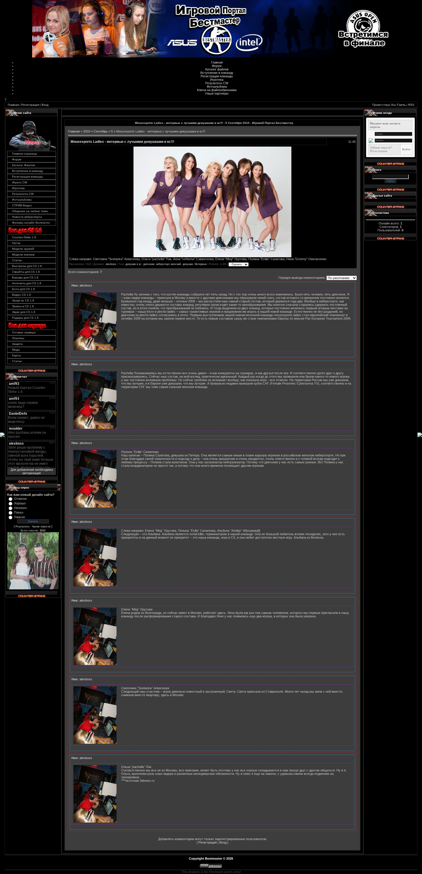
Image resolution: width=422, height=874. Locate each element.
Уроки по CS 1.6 (23, 300)
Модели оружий (23, 248)
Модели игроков (23, 254)
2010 (86, 131)
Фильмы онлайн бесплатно (31, 222)
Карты (16, 355)
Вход (45, 104)
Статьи (17, 260)
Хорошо (20, 503)
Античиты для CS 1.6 (26, 283)
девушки (188, 264)
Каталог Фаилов (23, 165)
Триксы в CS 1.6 (23, 306)
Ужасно (19, 517)
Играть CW (19, 182)
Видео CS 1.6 (21, 294)
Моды (16, 349)
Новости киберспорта (27, 216)
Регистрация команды (217, 76)
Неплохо (20, 508)
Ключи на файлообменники (217, 90)
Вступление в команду (216, 72)
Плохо (18, 512)
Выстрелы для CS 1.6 (27, 266)
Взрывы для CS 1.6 (25, 277)
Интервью (201, 264)
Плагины (18, 338)
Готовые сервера (24, 332)
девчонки (148, 264)
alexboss (111, 264)
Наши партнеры (217, 93)
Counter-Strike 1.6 (24, 237)
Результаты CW (216, 83)
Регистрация (30, 104)
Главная (217, 62)
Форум (217, 66)
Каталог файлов (217, 69)
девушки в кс (133, 264)
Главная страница (24, 153)
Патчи (16, 243)
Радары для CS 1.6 (25, 317)
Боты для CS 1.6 (23, 289)
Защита (17, 343)
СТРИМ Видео (22, 205)
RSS (411, 104)
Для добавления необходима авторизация (32, 471)
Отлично (20, 498)
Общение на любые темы (30, 211)
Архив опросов (41, 526)
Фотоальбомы (217, 86)
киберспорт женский (168, 264)
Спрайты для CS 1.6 (26, 271)
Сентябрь (101, 131)
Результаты (22, 526)
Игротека (216, 79)
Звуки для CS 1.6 (23, 312)
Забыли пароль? (381, 147)
